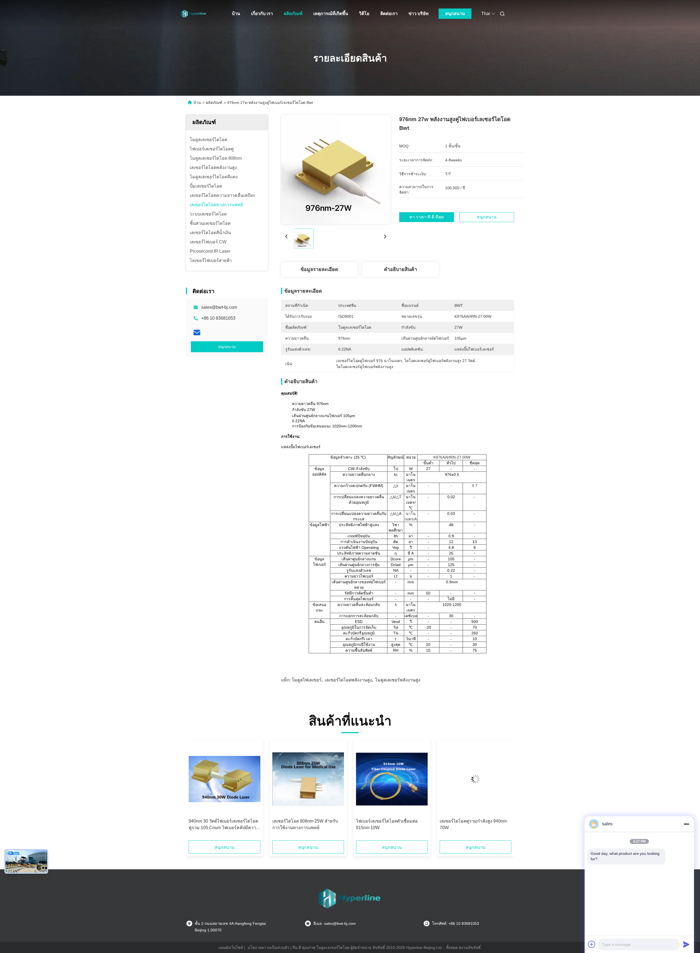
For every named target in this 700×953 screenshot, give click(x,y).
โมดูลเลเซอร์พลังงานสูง (397, 680)
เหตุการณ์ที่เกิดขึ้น (330, 13)
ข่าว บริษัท (419, 13)
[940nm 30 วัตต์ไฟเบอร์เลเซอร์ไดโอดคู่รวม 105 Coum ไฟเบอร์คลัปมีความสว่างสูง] (224, 779)
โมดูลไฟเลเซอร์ (307, 680)
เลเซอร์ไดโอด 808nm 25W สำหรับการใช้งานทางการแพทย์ (305, 824)
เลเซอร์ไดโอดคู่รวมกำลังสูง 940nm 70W (473, 824)
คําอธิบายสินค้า (400, 269)
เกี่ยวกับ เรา (262, 13)
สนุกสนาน (455, 13)
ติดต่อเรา (389, 13)
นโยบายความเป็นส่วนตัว (268, 947)
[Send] (686, 944)
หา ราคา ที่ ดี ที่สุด (426, 217)
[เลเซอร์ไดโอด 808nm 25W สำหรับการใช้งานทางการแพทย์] (308, 779)
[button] (196, 792)
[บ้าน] (193, 13)
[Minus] (686, 824)
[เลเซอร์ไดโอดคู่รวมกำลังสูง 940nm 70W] (475, 779)
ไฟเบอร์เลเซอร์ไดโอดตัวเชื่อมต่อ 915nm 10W (387, 824)
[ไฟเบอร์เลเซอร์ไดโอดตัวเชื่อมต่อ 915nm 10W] (392, 779)
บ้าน (236, 13)
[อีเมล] (196, 332)
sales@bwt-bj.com (219, 307)
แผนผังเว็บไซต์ (230, 947)
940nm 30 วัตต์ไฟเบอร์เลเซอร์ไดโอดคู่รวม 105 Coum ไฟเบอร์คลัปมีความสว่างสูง (224, 825)
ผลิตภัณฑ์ (293, 13)
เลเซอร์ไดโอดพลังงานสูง (348, 680)
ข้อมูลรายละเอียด (319, 269)
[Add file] (592, 944)
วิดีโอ (364, 13)
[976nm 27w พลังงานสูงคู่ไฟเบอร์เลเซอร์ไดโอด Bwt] (335, 169)
